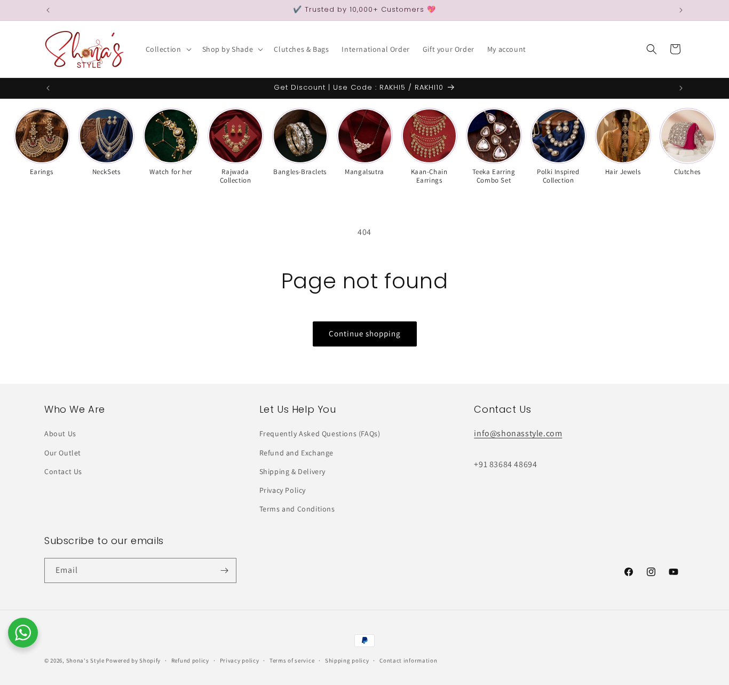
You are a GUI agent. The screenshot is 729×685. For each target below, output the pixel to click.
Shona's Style (85, 660)
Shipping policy (347, 660)
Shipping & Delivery (292, 471)
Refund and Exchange (296, 453)
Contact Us (63, 471)
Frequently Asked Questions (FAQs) (320, 433)
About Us (60, 433)
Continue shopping (365, 333)
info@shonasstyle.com (518, 433)
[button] (167, 49)
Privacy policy (239, 660)
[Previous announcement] (48, 10)
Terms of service (292, 660)
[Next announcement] (681, 10)
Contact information (408, 660)
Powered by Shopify (133, 660)
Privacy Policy (282, 490)
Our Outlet (62, 453)
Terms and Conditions (297, 509)
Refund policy (190, 660)
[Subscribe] (224, 570)
